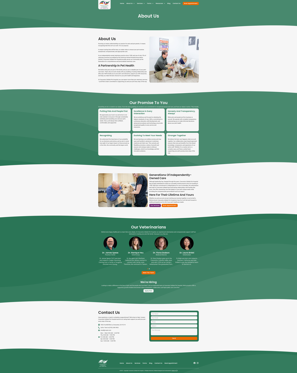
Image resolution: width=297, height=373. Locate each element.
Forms (149, 3)
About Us (129, 3)
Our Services (155, 205)
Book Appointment (190, 3)
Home (122, 3)
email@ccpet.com (106, 330)
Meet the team (148, 273)
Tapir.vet (174, 370)
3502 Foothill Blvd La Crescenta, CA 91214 (113, 325)
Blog (168, 3)
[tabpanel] (110, 251)
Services (137, 363)
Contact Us (176, 3)
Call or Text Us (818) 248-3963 (110, 327)
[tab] (147, 268)
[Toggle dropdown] (134, 3)
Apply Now (148, 291)
